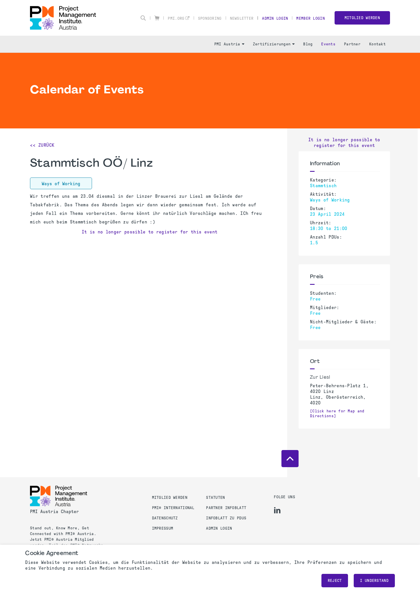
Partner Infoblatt (226, 508)
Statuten (215, 497)
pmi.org (176, 18)
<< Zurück (42, 145)
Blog (308, 44)
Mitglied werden (362, 18)
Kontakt (377, 44)
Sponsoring (210, 18)
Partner (352, 44)
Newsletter (242, 18)
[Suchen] (143, 18)
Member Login (310, 18)
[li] (277, 510)
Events (328, 44)
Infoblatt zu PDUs (226, 518)
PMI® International (173, 508)
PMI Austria (227, 44)
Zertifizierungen (272, 44)
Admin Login (275, 18)
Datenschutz (165, 518)
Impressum (162, 528)
